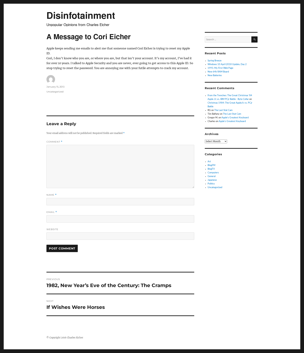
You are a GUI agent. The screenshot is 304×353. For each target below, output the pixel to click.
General (212, 176)
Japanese (212, 180)
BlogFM (211, 165)
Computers (213, 173)
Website (52, 229)
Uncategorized (55, 91)
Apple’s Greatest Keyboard (235, 118)
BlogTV (211, 169)
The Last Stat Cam (223, 110)
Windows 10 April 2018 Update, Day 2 (227, 64)
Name (51, 194)
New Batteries (215, 75)
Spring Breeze (214, 61)
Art (209, 162)
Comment (54, 141)
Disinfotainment (80, 15)
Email (51, 212)
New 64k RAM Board (218, 72)
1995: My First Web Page (220, 68)
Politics (211, 184)
